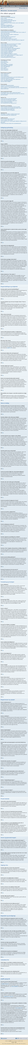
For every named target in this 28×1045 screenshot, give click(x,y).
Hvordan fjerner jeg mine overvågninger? (8, 110)
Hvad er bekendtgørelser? (5, 66)
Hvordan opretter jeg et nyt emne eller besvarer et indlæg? (11, 43)
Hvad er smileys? (4, 63)
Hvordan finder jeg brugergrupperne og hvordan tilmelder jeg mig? (12, 77)
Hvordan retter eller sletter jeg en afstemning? (9, 49)
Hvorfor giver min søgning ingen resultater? (8, 99)
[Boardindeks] (14, 2)
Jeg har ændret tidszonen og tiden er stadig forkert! (10, 34)
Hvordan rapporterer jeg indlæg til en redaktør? (9, 53)
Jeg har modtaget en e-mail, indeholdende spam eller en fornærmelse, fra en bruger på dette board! (14, 88)
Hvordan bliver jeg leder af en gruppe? (7, 78)
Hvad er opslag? (3, 67)
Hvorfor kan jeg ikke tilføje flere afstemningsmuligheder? (10, 48)
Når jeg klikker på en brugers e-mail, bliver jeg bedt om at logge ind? (12, 40)
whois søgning (18, 1007)
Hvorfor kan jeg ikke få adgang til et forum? (8, 50)
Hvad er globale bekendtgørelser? (7, 65)
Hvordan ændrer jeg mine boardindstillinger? (8, 31)
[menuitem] (2, 8)
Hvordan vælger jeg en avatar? (6, 37)
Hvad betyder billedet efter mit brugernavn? (8, 36)
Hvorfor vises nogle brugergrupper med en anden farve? (10, 79)
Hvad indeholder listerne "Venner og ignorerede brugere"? (11, 92)
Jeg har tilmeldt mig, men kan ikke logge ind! (8, 20)
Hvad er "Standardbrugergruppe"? (7, 80)
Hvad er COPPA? (4, 18)
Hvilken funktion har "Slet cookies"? (7, 27)
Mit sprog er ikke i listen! (5, 35)
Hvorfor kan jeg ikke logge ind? (6, 21)
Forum (7, 6)
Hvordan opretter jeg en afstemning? (7, 47)
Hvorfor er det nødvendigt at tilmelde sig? (8, 17)
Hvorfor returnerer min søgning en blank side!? (9, 100)
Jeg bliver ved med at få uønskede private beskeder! (10, 86)
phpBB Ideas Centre (8, 996)
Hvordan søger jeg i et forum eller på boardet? (9, 98)
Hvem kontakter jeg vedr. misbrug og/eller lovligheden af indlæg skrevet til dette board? (13, 122)
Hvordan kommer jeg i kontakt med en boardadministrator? (11, 123)
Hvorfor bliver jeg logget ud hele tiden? (7, 26)
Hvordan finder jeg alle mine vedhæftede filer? (9, 115)
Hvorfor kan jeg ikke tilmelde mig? (6, 19)
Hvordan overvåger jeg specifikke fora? (8, 109)
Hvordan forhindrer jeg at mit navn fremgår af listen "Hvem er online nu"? (13, 32)
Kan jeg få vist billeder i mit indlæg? (7, 64)
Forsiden (3, 6)
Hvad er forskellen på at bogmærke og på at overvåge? (10, 106)
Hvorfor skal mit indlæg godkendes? (7, 56)
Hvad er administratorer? (5, 73)
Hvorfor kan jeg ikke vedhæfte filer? (7, 51)
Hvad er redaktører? (4, 74)
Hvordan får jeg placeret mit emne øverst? (8, 57)
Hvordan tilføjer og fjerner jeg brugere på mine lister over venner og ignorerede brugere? (12, 94)
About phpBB (14, 986)
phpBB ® (8, 347)
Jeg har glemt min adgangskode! (6, 25)
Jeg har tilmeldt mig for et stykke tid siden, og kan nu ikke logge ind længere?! (12, 23)
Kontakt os (18, 6)
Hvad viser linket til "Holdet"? (6, 81)
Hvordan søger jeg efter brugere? (6, 101)
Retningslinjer (12, 6)
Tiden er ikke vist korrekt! (5, 33)
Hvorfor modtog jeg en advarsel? (6, 52)
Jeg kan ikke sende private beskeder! (7, 85)
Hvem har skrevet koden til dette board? (8, 118)
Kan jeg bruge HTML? (4, 62)
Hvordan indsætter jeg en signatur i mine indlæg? (9, 46)
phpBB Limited (4, 983)
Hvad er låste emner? (4, 68)
